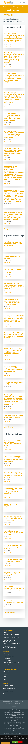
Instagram (13, 706)
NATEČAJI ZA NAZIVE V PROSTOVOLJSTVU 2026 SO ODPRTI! (13, 243)
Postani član (7, 658)
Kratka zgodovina (8, 654)
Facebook (7, 705)
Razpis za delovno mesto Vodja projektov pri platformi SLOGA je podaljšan (13, 490)
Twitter (13, 705)
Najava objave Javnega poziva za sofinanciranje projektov (12, 270)
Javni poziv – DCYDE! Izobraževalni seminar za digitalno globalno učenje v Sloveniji (14, 286)
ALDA (4, 676)
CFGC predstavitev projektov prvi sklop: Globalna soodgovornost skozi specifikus (13, 368)
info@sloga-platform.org (14, 643)
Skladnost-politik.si (8, 691)
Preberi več (7, 46)
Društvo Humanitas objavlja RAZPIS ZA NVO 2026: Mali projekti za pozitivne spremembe (13, 302)
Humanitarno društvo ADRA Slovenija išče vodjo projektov (13, 532)
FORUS (5, 674)
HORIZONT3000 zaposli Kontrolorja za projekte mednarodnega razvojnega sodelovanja (13, 459)
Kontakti (6, 664)
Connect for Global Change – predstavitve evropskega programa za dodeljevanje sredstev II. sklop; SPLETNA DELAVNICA (14, 319)
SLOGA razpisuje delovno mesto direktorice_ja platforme (13, 547)
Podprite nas (7, 660)
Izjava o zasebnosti (7, 701)
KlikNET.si (14, 715)
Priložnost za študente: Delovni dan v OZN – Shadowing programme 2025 (12, 443)
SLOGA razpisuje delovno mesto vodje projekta (13, 560)
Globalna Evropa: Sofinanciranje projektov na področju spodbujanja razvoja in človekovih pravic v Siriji (14, 134)
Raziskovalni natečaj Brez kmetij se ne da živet (13, 383)
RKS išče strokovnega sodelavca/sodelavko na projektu (13, 573)
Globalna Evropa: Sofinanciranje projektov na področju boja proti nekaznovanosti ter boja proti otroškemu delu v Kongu (14, 78)
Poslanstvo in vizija (9, 656)
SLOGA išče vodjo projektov (10, 505)
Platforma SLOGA (19, 712)
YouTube (19, 705)
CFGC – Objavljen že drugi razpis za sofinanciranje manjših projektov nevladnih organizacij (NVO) (13, 352)
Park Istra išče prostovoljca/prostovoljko (13, 601)
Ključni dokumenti (18, 701)
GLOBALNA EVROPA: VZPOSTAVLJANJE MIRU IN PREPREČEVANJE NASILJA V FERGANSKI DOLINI (13, 152)
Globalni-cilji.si (7, 693)
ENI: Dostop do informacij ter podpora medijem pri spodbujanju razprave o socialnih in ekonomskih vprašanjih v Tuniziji (13, 216)
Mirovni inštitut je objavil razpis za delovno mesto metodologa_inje (13, 518)
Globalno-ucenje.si (8, 685)
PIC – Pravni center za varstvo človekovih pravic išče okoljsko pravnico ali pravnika (13, 474)
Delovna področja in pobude (11, 662)
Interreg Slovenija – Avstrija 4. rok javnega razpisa (14, 416)
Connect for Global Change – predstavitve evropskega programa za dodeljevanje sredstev (14, 335)
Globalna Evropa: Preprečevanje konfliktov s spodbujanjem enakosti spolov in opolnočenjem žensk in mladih (13, 117)
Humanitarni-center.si (9, 688)
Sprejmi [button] (15, 742)
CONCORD (5, 671)
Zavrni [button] (20, 742)
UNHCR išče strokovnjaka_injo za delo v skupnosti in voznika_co (14, 588)
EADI (4, 679)
